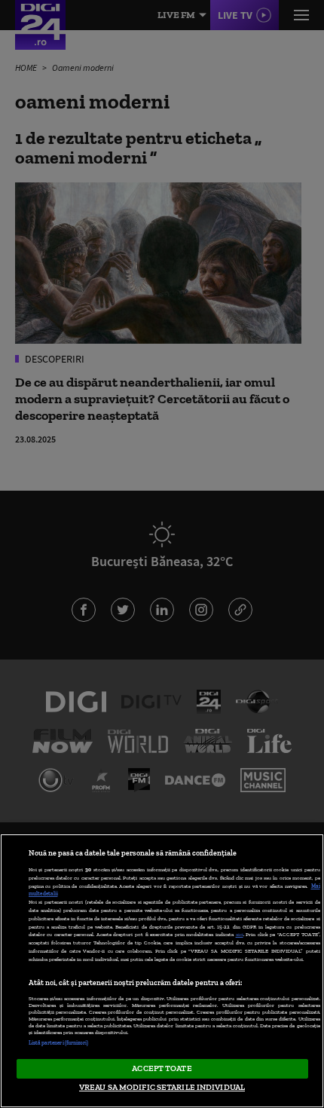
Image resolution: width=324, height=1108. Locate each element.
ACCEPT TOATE (161, 1068)
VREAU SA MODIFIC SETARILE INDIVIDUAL (162, 1087)
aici (239, 934)
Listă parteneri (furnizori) (59, 1042)
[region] (162, 971)
